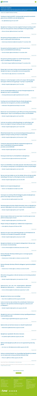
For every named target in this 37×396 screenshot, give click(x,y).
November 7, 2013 (22, 137)
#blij (21, 28)
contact (26, 364)
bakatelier (29, 285)
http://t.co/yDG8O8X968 (13, 92)
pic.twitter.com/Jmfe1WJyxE (29, 166)
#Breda (9, 255)
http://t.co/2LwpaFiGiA (17, 166)
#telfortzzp (17, 39)
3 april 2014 (21, 116)
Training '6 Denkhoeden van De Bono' (18, 387)
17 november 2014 (26, 41)
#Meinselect (10, 287)
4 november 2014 (20, 73)
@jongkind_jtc (21, 18)
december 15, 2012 (24, 247)
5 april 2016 (20, 31)
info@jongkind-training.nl (4, 383)
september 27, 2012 (23, 279)
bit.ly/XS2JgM (4, 255)
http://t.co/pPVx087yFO (6, 145)
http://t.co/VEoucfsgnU (15, 177)
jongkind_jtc (17, 186)
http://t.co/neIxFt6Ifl (27, 124)
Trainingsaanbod (16, 381)
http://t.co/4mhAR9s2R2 (6, 49)
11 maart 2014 (21, 126)
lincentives (4, 275)
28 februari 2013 (22, 220)
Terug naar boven (33, 23)
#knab (13, 39)
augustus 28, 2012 (21, 298)
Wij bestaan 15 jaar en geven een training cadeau (18, 380)
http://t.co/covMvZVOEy (6, 164)
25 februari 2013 (18, 226)
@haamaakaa (30, 164)
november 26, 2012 (24, 268)
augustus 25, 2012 (23, 318)
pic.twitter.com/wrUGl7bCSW (7, 147)
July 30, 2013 (23, 158)
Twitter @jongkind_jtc (30, 10)
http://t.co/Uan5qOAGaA (15, 155)
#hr (23, 28)
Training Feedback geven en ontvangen (30, 388)
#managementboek (28, 28)
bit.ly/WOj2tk (32, 264)
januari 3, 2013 (21, 236)
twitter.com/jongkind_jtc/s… (29, 207)
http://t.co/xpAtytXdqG (22, 134)
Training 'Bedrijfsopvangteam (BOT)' (18, 385)
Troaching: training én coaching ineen (18, 384)
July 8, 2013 (21, 169)
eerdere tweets (19, 362)
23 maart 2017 (15, 20)
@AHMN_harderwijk (13, 18)
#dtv (5, 276)
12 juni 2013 (20, 188)
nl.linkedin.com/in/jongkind (7, 234)
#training (10, 80)
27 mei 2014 (21, 84)
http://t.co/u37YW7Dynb (14, 113)
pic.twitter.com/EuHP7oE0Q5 (22, 102)
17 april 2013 (21, 209)
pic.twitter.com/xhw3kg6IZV (27, 177)
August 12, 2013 (22, 149)
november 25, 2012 (24, 258)
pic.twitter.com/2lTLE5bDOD (26, 113)
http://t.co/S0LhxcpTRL (6, 39)
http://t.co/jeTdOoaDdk (27, 81)
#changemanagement (27, 90)
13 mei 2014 (22, 105)
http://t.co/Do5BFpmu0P (6, 60)
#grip (8, 71)
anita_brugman (5, 216)
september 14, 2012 (24, 289)
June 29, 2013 (21, 179)
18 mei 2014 (26, 94)
